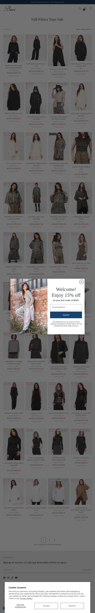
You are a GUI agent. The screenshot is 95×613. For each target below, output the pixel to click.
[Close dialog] (81, 282)
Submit (66, 315)
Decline (72, 606)
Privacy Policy (26, 598)
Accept (46, 606)
